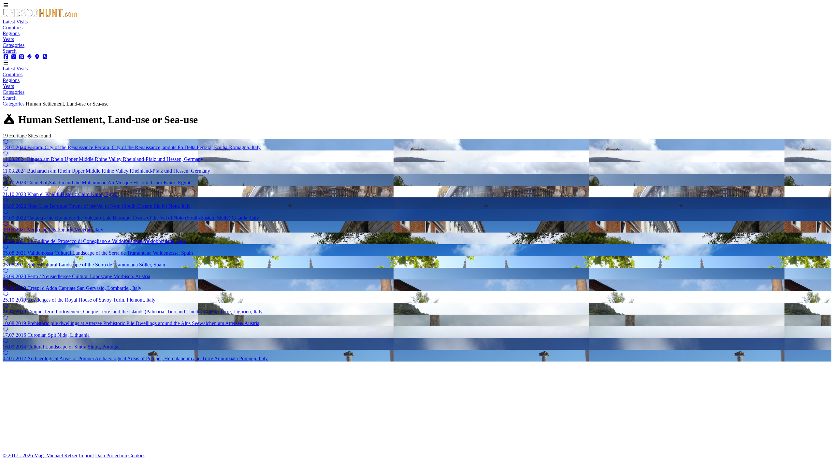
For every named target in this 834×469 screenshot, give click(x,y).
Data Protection (111, 455)
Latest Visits (15, 21)
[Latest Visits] (40, 16)
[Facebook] (6, 57)
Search (10, 51)
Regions (11, 33)
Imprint (86, 455)
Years (8, 39)
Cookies (136, 455)
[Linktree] (29, 57)
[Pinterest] (21, 57)
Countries (12, 27)
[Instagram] (13, 57)
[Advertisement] (198, 407)
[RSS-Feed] (45, 57)
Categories (13, 45)
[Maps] (37, 57)
